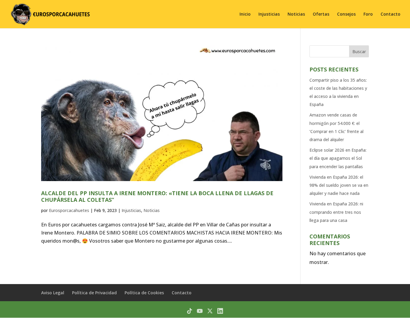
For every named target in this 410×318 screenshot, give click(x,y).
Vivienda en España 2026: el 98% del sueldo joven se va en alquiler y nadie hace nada (338, 185)
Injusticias (269, 14)
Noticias (296, 14)
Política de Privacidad (94, 292)
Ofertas (321, 14)
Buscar (359, 51)
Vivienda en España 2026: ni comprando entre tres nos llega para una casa (336, 212)
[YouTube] (200, 311)
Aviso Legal (52, 292)
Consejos (346, 14)
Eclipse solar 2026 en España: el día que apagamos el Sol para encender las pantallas (337, 158)
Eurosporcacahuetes (69, 210)
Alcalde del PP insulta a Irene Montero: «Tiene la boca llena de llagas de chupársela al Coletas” (157, 196)
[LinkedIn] (220, 311)
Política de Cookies (144, 292)
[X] (210, 311)
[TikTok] (189, 311)
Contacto (390, 14)
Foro (368, 14)
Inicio (245, 14)
